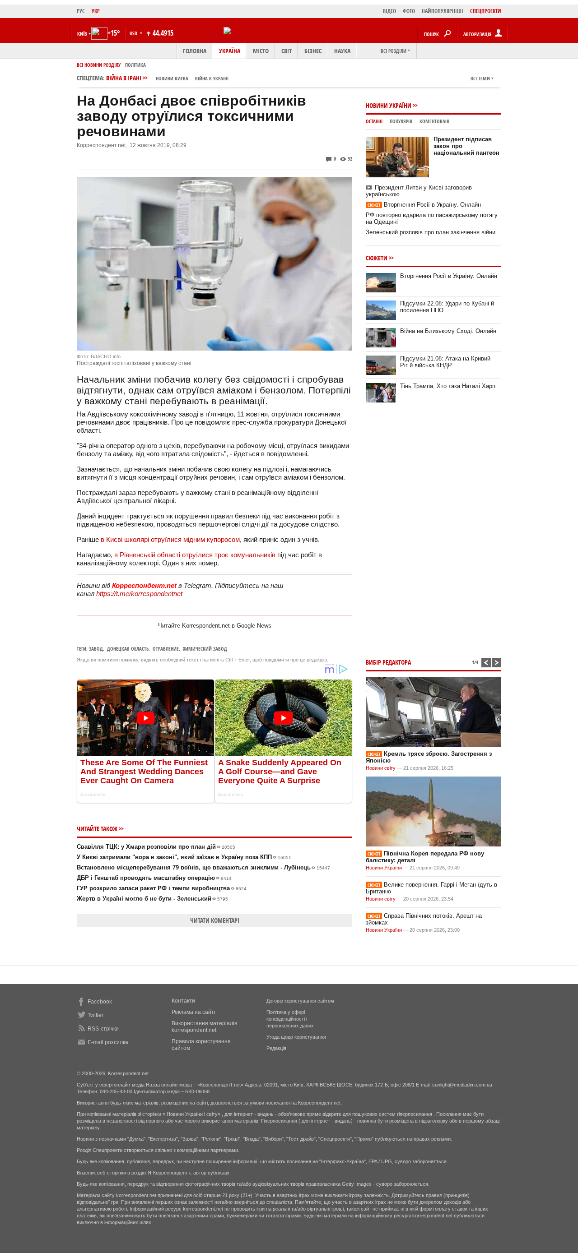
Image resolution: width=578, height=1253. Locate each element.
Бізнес (313, 50)
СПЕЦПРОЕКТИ (485, 11)
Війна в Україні (211, 78)
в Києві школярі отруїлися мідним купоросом (170, 539)
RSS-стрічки (103, 1029)
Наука (342, 50)
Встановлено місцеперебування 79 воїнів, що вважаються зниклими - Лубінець (203, 867)
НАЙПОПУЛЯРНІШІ (442, 11)
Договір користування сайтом (300, 1000)
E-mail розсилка (108, 1042)
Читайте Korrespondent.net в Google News (214, 625)
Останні (374, 121)
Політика (135, 64)
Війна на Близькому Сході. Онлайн (448, 331)
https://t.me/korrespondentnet (139, 593)
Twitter (95, 1015)
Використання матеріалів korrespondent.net (204, 1026)
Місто (261, 50)
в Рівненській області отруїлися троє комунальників (194, 555)
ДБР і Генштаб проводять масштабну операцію (154, 877)
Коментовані (434, 121)
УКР (96, 11)
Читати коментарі (214, 920)
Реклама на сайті (193, 1012)
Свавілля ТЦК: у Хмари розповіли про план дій (156, 846)
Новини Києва (172, 78)
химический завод (205, 648)
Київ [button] (82, 33)
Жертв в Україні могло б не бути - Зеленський (152, 898)
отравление (166, 648)
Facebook (100, 1002)
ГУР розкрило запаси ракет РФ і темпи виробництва (162, 888)
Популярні (401, 121)
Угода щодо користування (296, 1037)
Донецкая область (128, 648)
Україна (229, 50)
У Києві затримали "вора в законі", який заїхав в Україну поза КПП (184, 857)
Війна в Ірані (167, 78)
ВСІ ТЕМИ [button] (480, 78)
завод (96, 648)
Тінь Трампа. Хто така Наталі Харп (447, 386)
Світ (286, 50)
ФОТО (409, 11)
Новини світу (381, 768)
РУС (81, 11)
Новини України (388, 105)
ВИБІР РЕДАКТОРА (388, 662)
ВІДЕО (389, 11)
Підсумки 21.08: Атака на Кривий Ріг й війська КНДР (445, 362)
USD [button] (134, 33)
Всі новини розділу (99, 64)
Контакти (183, 1001)
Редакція (276, 1048)
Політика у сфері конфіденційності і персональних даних (290, 1018)
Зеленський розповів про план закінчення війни (430, 232)
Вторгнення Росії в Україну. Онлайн (424, 204)
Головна (194, 50)
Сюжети (376, 258)
